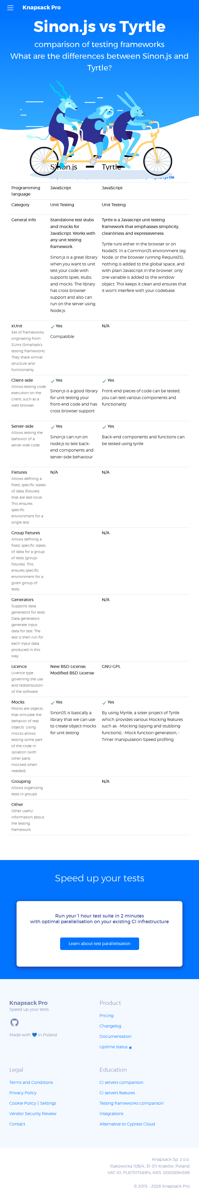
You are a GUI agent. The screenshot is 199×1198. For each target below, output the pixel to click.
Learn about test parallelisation (100, 944)
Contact (17, 1124)
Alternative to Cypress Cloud (127, 1124)
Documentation (115, 1036)
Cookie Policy (22, 1103)
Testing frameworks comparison (132, 1103)
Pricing (106, 1016)
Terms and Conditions (31, 1082)
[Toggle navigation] (10, 8)
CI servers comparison (121, 1082)
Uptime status (114, 1047)
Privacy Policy (23, 1093)
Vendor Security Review (32, 1114)
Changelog (110, 1026)
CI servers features (117, 1093)
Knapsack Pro (42, 7)
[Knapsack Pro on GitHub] (14, 1022)
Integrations (111, 1114)
